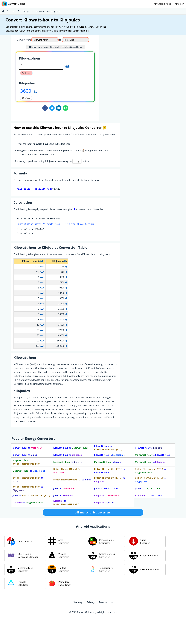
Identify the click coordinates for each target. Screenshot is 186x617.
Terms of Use (106, 602)
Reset (27, 73)
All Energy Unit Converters (93, 512)
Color (181, 3)
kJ (35, 91)
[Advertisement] (121, 77)
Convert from (24, 39)
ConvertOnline (16, 3)
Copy (27, 98)
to (27, 447)
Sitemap (77, 602)
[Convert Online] (3, 11)
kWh (67, 66)
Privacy (91, 602)
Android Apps (164, 3)
